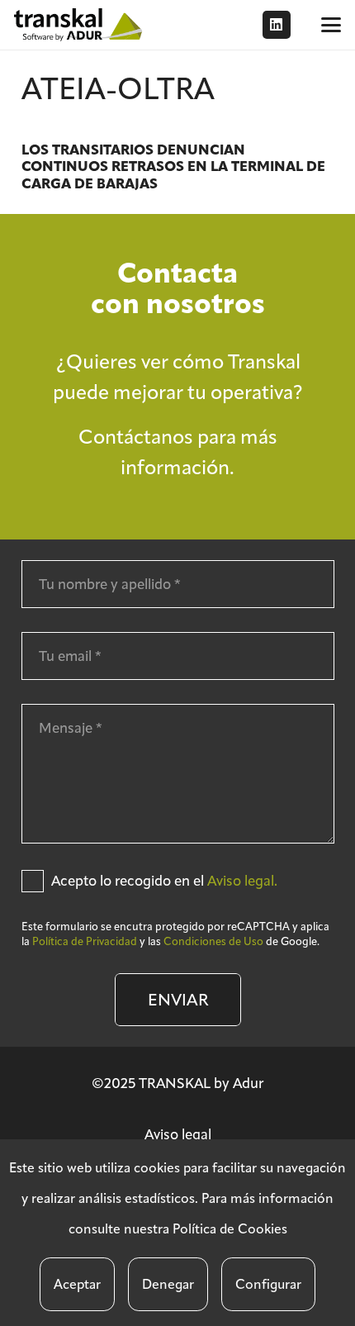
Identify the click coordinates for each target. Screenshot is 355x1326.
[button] (331, 25)
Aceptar (77, 1284)
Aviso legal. (242, 880)
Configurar (268, 1284)
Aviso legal (177, 1134)
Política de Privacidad (84, 941)
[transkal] (80, 24)
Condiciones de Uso (213, 941)
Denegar (168, 1284)
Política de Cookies (230, 1229)
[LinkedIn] (277, 25)
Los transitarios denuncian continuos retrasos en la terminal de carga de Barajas (173, 166)
